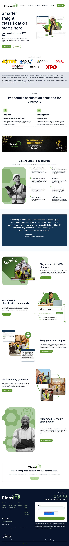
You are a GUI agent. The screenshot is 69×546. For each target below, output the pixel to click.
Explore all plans (34, 478)
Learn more (17, 46)
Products (22, 5)
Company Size (12, 507)
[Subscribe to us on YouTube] (66, 496)
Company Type (12, 505)
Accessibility (30, 543)
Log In (52, 5)
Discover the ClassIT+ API (46, 440)
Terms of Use (10, 543)
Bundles (20, 505)
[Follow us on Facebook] (58, 496)
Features (4, 505)
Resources (44, 5)
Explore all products (7, 390)
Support (26, 512)
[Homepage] (11, 5)
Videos (26, 510)
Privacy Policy (24, 543)
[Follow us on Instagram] (63, 496)
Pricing (37, 5)
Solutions (30, 5)
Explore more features (45, 277)
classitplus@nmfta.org (7, 521)
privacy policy (50, 528)
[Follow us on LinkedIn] (55, 496)
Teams (10, 510)
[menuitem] (22, 5)
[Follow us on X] (61, 496)
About (26, 505)
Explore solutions (6, 314)
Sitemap (4, 543)
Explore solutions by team (46, 351)
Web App (4, 507)
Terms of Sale (17, 543)
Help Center (27, 514)
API (3, 510)
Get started (60, 5)
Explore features (6, 46)
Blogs (26, 507)
